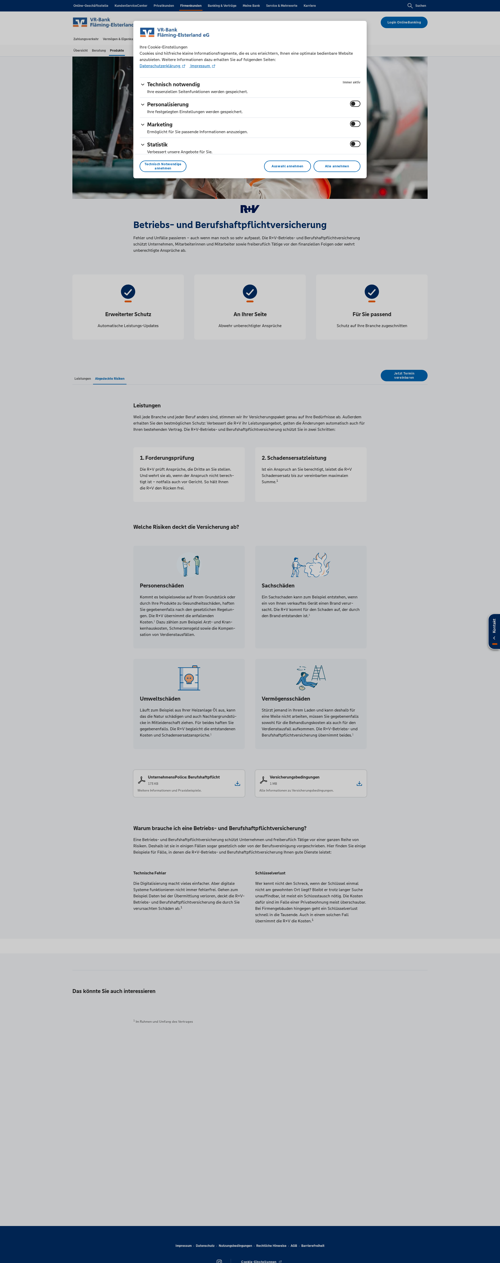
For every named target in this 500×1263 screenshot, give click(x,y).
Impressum (200, 65)
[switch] (355, 104)
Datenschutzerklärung (160, 65)
